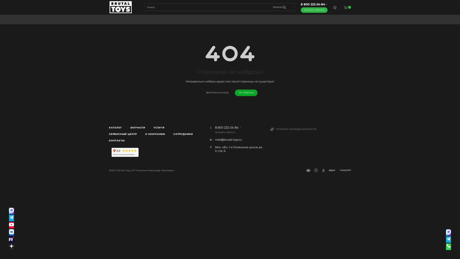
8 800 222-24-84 (313, 4)
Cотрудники (183, 134)
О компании (155, 134)
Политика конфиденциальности (296, 129)
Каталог (115, 127)
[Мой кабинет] (335, 8)
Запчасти (137, 127)
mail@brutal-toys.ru (228, 139)
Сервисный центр (123, 134)
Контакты (117, 140)
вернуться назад (217, 92)
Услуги (159, 127)
